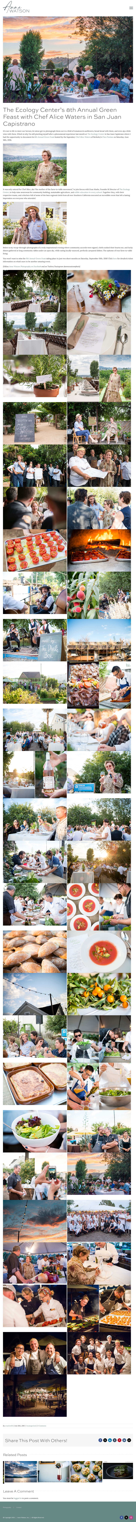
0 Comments (41, 1426)
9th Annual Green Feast (36, 258)
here (115, 258)
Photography (7, 1506)
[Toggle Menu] (131, 8)
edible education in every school (88, 192)
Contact (18, 1506)
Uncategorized (31, 1426)
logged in (18, 1497)
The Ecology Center (95, 134)
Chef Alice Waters (83, 137)
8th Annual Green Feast (44, 137)
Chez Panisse (107, 137)
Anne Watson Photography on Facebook (25, 266)
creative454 (9, 1426)
